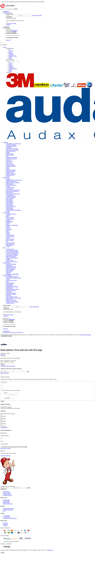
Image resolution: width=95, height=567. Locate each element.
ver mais (8, 176)
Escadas (8, 226)
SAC (4, 511)
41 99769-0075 (6, 517)
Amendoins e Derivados (11, 146)
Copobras (11, 51)
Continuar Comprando (5, 455)
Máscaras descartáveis (11, 256)
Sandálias (8, 259)
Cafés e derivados (10, 154)
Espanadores (9, 229)
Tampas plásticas (9, 208)
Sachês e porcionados (11, 173)
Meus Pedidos (6, 502)
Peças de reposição (10, 242)
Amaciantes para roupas (11, 280)
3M (9, 49)
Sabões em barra (9, 299)
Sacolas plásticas (9, 202)
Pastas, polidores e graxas (11, 296)
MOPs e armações (10, 239)
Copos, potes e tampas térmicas (13, 190)
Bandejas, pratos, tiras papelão (12, 182)
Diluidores (8, 222)
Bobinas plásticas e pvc (11, 185)
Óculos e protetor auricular (12, 257)
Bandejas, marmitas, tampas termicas (14, 180)
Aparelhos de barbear (11, 266)
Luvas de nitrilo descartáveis (12, 252)
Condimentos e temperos (11, 157)
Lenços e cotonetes (10, 269)
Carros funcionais (10, 218)
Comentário (7, 398)
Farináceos (8, 160)
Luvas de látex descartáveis (12, 250)
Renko (10, 52)
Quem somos (6, 491)
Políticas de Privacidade (8, 508)
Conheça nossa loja (7, 495)
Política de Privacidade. (86, 334)
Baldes (7, 216)
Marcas (5, 47)
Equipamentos (6, 212)
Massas (7, 167)
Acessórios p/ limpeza (11, 213)
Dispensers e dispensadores (12, 225)
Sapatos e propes (9, 260)
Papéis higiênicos (10, 270)
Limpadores (8, 291)
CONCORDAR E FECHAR (6, 336)
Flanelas (8, 232)
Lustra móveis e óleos (11, 293)
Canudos (8, 186)
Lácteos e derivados (10, 165)
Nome (5, 392)
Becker (10, 57)
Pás (7, 241)
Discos (7, 223)
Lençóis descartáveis (10, 197)
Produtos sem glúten (10, 171)
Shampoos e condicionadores (12, 274)
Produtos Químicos (7, 275)
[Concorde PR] (8, 7)
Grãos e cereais (9, 163)
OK (28, 371)
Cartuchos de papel (10, 187)
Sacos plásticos (9, 205)
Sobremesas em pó (10, 175)
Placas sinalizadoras (10, 244)
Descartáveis (6, 177)
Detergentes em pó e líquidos (12, 289)
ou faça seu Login (7, 12)
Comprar (3, 364)
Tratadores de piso (10, 303)
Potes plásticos (9, 200)
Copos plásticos (9, 188)
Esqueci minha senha (37, 15)
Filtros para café (9, 192)
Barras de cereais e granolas (12, 149)
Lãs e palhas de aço (10, 236)
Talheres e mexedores (11, 206)
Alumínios (8, 178)
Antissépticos (9, 265)
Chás (7, 156)
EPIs (4, 247)
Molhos (7, 168)
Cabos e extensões (10, 217)
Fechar (2, 552)
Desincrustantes (9, 285)
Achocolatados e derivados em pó (13, 143)
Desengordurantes (10, 282)
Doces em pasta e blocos (11, 158)
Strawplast (11, 54)
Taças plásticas (9, 207)
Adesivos (8, 215)
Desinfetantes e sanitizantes (12, 286)
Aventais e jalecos (10, 249)
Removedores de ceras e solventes (13, 298)
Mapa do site (50, 550)
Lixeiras (8, 237)
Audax (10, 58)
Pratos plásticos (9, 201)
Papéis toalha (9, 271)
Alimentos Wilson (13, 56)
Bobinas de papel (10, 183)
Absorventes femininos (11, 264)
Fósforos (8, 234)
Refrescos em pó (9, 172)
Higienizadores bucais (11, 267)
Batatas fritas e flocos (10, 151)
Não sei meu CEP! (5, 373)
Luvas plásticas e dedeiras (11, 255)
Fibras (7, 231)
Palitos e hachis (9, 198)
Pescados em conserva (11, 170)
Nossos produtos (7, 492)
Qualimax (11, 53)
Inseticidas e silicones (11, 290)
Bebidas (8, 152)
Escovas (8, 227)
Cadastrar (8, 24)
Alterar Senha (6, 501)
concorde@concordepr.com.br (10, 518)
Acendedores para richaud (12, 276)
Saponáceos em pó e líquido (12, 301)
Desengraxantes (9, 284)
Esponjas (8, 230)
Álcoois (8, 279)
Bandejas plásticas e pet (11, 181)
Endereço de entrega (7, 503)
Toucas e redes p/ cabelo (11, 261)
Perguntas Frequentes (8, 509)
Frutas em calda (9, 161)
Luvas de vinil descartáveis (12, 254)
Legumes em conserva (11, 166)
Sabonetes (8, 272)
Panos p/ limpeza (10, 240)
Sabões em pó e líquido (11, 300)
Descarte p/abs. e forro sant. (12, 191)
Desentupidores (9, 221)
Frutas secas (8, 162)
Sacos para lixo (9, 203)
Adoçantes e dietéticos (11, 144)
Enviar (2, 401)
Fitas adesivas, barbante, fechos (13, 193)
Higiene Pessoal (6, 262)
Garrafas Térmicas (10, 235)
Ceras (7, 281)
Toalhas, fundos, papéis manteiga (13, 210)
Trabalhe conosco (7, 494)
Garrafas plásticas (10, 195)
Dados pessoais (6, 500)
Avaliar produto (4, 427)
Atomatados (8, 147)
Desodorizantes (9, 287)
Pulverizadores (9, 245)
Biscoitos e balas (9, 153)
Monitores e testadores (11, 294)
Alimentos (5, 142)
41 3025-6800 (6, 515)
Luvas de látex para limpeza (12, 251)
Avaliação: (3, 354)
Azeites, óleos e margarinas (12, 148)
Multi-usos (8, 295)
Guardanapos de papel (11, 196)
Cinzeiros (8, 220)
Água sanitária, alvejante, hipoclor (13, 277)
